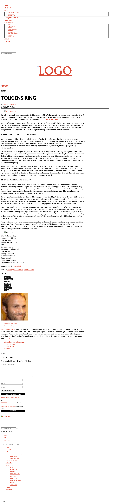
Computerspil (13, 33)
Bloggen (8, 20)
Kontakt (11, 14)
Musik (10, 35)
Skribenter (12, 15)
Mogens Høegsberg (9, 104)
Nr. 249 (7, 8)
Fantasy (10, 270)
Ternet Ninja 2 (9, 344)
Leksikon (8, 41)
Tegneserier (12, 29)
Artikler (11, 37)
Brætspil (11, 30)
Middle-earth (29, 270)
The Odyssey (4, 402)
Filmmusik (11, 26)
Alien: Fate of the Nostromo (14, 342)
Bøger (10, 27)
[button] (18, 444)
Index (6, 39)
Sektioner (8, 23)
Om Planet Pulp (13, 12)
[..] (9, 338)
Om (6, 10)
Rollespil (11, 32)
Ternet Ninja (9, 346)
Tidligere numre (11, 18)
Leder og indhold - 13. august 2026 (10, 397)
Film (9, 24)
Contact (7, 349)
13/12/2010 (17, 266)
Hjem (6, 5)
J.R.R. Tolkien (18, 270)
